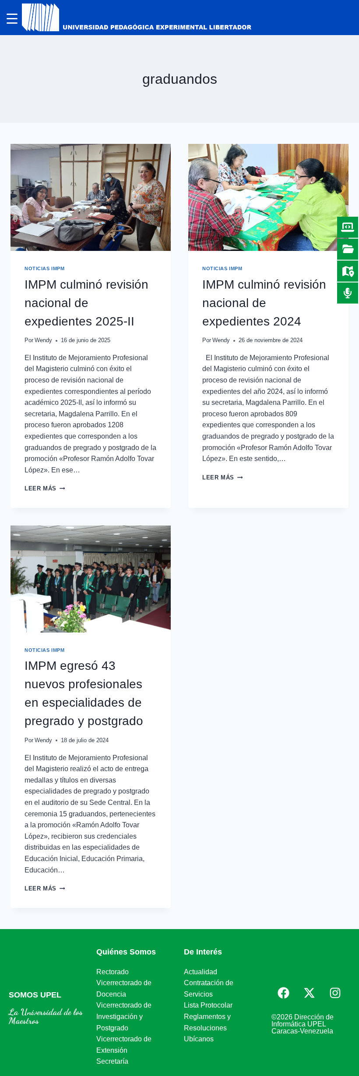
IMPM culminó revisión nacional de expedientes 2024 (264, 303)
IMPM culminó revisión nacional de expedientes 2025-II (86, 303)
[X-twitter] (309, 993)
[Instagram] (335, 993)
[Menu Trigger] (12, 19)
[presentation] (91, 197)
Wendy (43, 340)
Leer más (45, 488)
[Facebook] (283, 993)
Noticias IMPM (44, 268)
